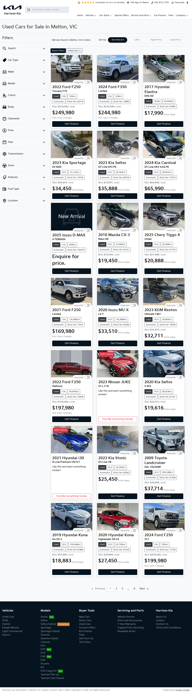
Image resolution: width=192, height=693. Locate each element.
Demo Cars (85, 620)
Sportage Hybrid (50, 631)
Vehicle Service (125, 617)
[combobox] (47, 9)
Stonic (44, 617)
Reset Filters (58, 50)
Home (80, 15)
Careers (160, 620)
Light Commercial (12, 631)
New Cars (84, 617)
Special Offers (122, 15)
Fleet (170, 15)
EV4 (43, 649)
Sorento (45, 635)
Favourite (78, 82)
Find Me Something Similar (117, 419)
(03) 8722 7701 (161, 2)
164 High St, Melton (139, 2)
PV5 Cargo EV (49, 671)
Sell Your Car (86, 638)
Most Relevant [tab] (118, 40)
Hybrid (6, 624)
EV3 (43, 645)
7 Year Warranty (126, 624)
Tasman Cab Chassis (52, 678)
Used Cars (85, 624)
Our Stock (104, 15)
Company (181, 15)
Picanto (45, 663)
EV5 (43, 653)
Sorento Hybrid (49, 638)
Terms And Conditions (168, 627)
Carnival (45, 642)
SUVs (5, 620)
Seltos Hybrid (48, 624)
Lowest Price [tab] (175, 40)
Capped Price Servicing (130, 627)
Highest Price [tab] (156, 40)
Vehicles (90, 15)
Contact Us (162, 624)
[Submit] (28, 9)
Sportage (46, 627)
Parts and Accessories (129, 620)
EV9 (43, 660)
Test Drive (84, 642)
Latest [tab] (137, 40)
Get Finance (71, 124)
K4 (42, 667)
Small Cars (8, 617)
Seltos (44, 620)
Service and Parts (140, 15)
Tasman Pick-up (50, 674)
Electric (6, 635)
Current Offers (87, 627)
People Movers (10, 627)
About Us (161, 617)
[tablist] (146, 40)
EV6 (43, 656)
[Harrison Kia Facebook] (188, 3)
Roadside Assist (126, 631)
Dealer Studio (183, 690)
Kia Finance (160, 15)
